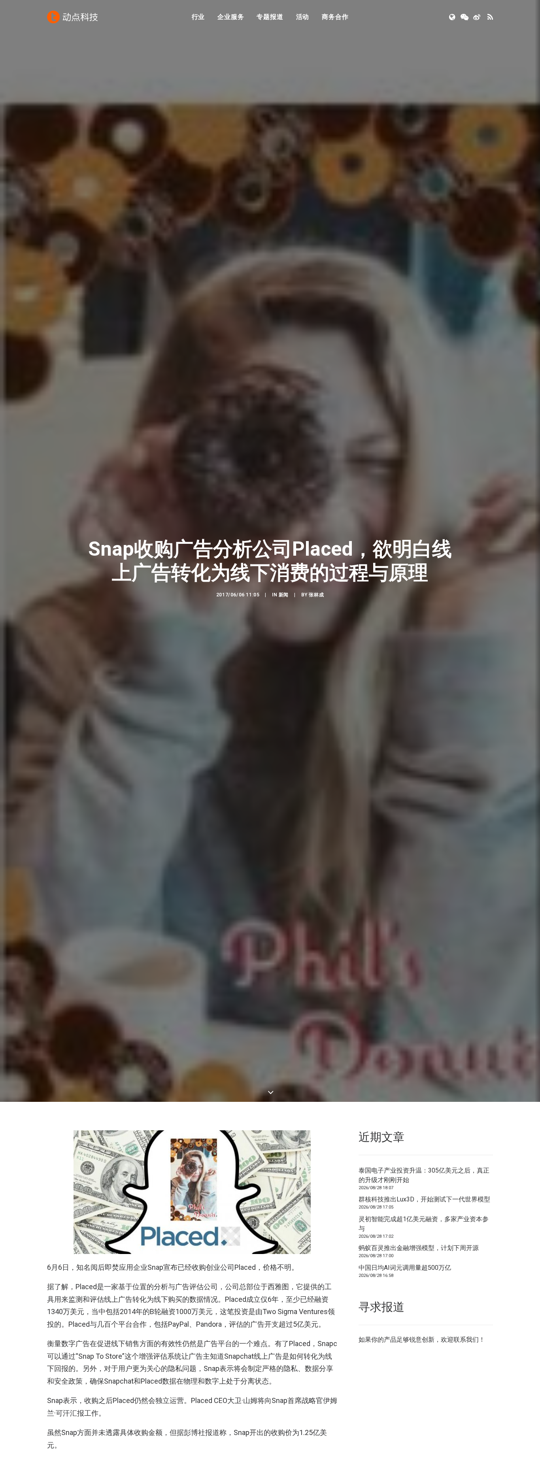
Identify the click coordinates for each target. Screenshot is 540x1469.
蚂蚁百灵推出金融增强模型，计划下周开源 (419, 1248)
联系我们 (466, 1339)
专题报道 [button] (270, 17)
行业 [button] (198, 17)
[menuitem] (198, 17)
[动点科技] (72, 17)
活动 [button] (303, 17)
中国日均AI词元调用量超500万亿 (405, 1267)
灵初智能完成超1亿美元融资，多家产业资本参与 (424, 1223)
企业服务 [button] (230, 17)
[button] (453, 17)
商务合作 (335, 17)
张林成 (316, 595)
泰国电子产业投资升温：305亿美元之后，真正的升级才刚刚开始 (424, 1175)
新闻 (284, 595)
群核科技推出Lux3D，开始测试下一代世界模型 (424, 1199)
